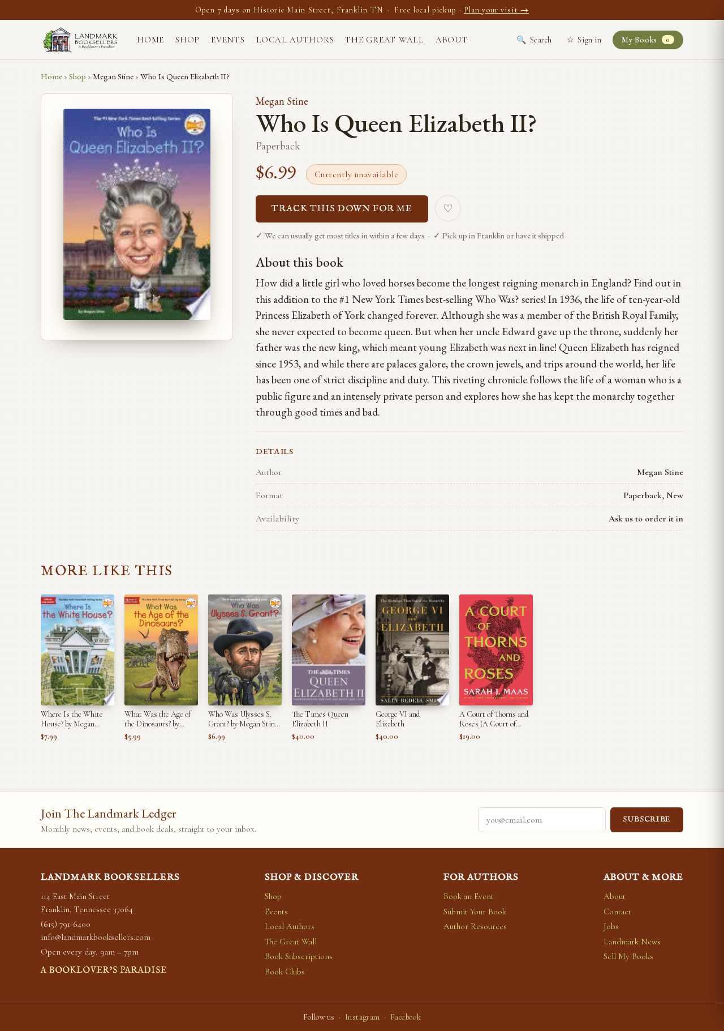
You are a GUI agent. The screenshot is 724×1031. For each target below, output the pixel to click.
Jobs (611, 926)
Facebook (405, 1017)
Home (150, 40)
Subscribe (647, 819)
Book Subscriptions (299, 956)
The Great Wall (384, 40)
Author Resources (475, 926)
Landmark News (632, 941)
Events (228, 40)
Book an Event (468, 896)
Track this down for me (342, 209)
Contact (617, 911)
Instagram (362, 1017)
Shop (187, 40)
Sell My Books (628, 956)
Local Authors (295, 40)
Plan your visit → (496, 10)
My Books (646, 40)
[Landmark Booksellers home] (80, 40)
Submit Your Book (474, 911)
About (452, 40)
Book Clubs (285, 971)
